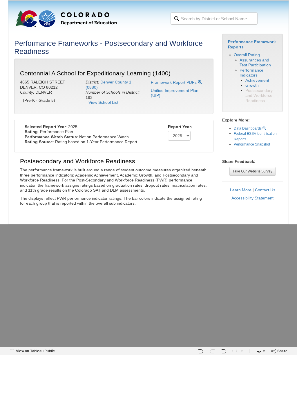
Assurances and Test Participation (255, 63)
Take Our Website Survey (252, 171)
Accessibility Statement (252, 198)
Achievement (257, 80)
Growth (252, 85)
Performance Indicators (251, 73)
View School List (103, 102)
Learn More (240, 190)
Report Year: (180, 126)
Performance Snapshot (252, 144)
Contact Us (265, 190)
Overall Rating (247, 54)
